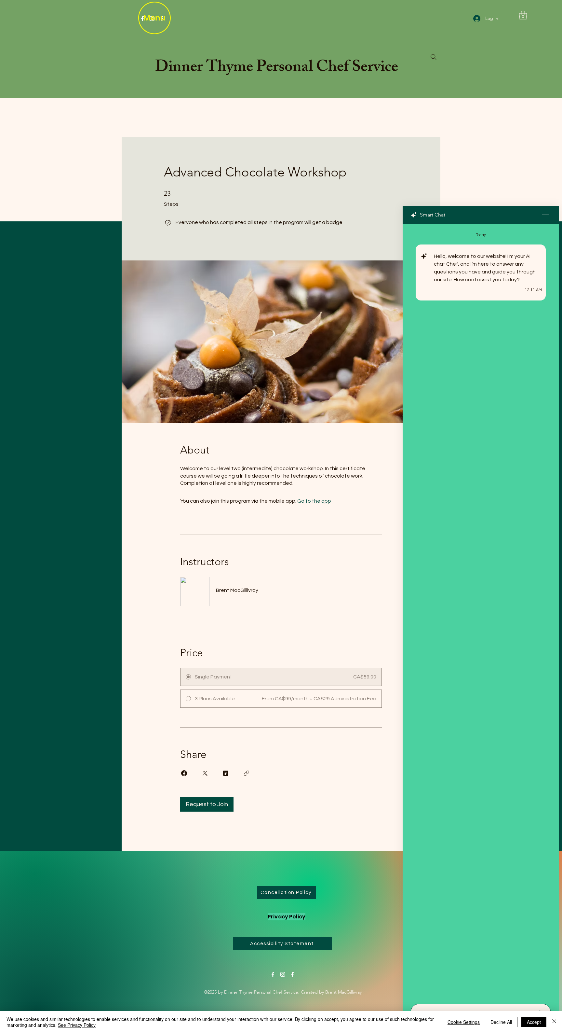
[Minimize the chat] (545, 215)
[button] (523, 15)
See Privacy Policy (77, 1025)
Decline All (501, 1022)
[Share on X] (205, 773)
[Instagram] (282, 974)
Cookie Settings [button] (464, 1022)
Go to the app (314, 501)
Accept (534, 1022)
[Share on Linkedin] (226, 773)
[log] (481, 612)
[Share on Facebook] (184, 773)
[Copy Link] (246, 773)
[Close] (554, 1022)
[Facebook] (273, 974)
